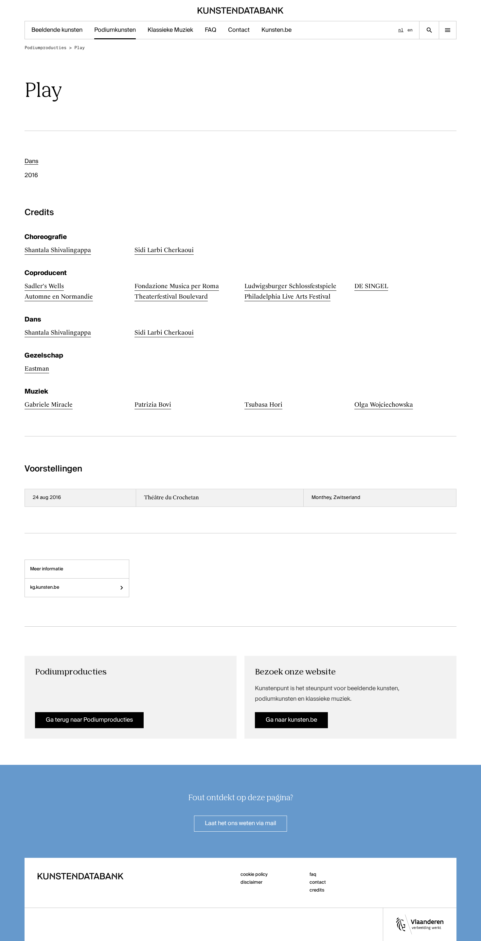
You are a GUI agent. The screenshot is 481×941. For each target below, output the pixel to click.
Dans (31, 161)
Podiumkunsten (115, 30)
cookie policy (254, 874)
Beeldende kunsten (56, 30)
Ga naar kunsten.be (291, 720)
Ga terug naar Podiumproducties (89, 720)
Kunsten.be (276, 30)
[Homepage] (241, 10)
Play (79, 47)
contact (318, 882)
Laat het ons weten (240, 823)
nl (400, 30)
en (410, 30)
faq (313, 874)
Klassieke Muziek (170, 30)
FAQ (210, 30)
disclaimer (251, 882)
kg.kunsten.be (44, 587)
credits (317, 890)
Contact (239, 30)
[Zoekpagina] (429, 30)
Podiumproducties (45, 47)
